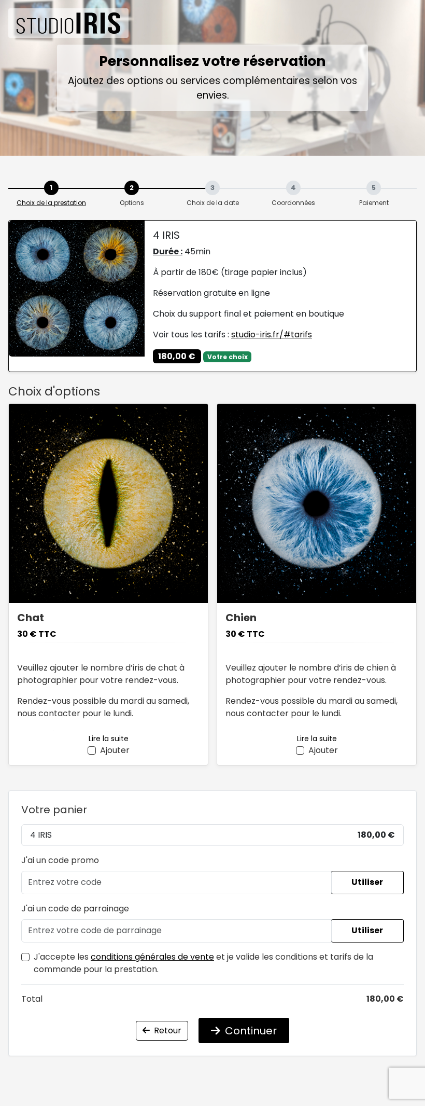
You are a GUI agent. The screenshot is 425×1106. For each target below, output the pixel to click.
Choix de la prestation (51, 202)
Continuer (249, 1030)
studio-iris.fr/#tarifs (271, 334)
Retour (166, 1030)
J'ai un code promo (60, 860)
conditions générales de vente (152, 957)
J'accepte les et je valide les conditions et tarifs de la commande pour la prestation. (203, 963)
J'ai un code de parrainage (75, 908)
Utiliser (367, 882)
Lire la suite (109, 738)
